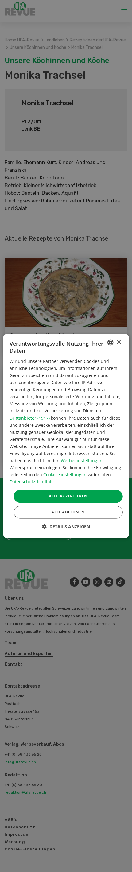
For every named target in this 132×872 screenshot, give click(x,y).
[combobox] (110, 342)
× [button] (118, 342)
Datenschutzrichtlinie (32, 482)
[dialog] (66, 436)
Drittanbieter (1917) (30, 418)
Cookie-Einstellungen (65, 475)
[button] (66, 526)
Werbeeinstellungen (82, 461)
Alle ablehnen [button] (68, 512)
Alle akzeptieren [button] (68, 496)
